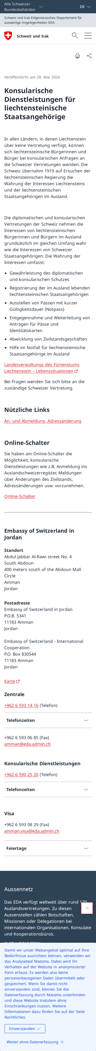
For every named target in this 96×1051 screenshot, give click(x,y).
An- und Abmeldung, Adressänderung (42, 421)
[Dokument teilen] (89, 55)
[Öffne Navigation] (88, 35)
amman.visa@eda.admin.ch (31, 831)
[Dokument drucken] (77, 55)
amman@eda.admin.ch (27, 744)
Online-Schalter (19, 496)
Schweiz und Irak (33, 36)
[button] (87, 908)
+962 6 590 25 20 (21, 774)
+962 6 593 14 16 (21, 705)
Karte (9, 681)
